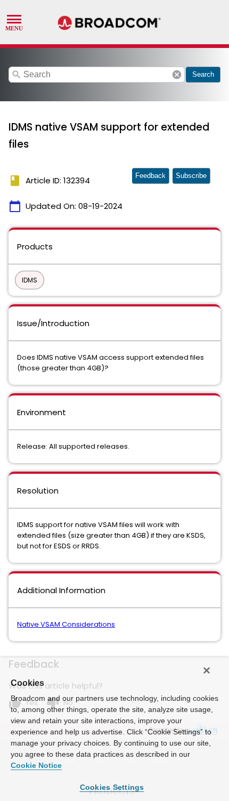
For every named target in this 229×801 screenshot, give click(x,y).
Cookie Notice (36, 765)
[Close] (206, 670)
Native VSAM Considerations (66, 624)
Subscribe (191, 176)
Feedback (150, 176)
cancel (176, 74)
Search (203, 74)
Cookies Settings (112, 787)
